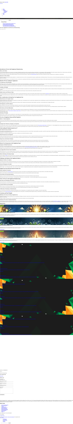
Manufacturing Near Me (4, 407)
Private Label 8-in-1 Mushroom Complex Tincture (15, 110)
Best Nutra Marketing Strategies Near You (6, 225)
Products (4, 9)
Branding (5, 12)
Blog (3, 13)
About (3, 14)
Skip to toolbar (2, 417)
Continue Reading (2, 216)
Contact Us (1, 3)
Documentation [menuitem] (5, 419)
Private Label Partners (4, 408)
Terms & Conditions (4, 410)
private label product (10, 171)
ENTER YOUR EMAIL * (3, 385)
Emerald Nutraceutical (33, 74)
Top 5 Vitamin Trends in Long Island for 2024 (8, 25)
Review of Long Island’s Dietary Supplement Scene (9, 23)
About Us (3, 406)
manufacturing (47, 93)
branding (6, 155)
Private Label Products (4, 405)
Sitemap (2, 411)
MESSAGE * (1, 387)
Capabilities (4, 10)
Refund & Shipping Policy (5, 409)
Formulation (5, 11)
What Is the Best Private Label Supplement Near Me (9, 26)
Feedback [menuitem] (4, 421)
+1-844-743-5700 (2, 415)
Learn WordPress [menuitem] (5, 420)
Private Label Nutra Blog (8, 191)
